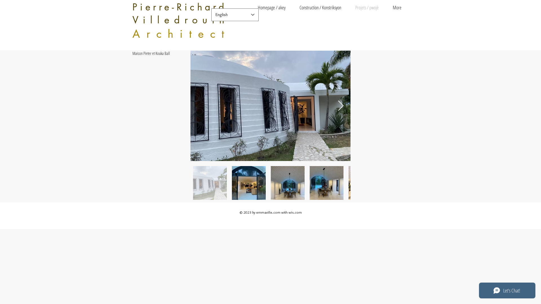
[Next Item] (341, 105)
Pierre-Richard (179, 7)
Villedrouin (180, 20)
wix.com (295, 212)
